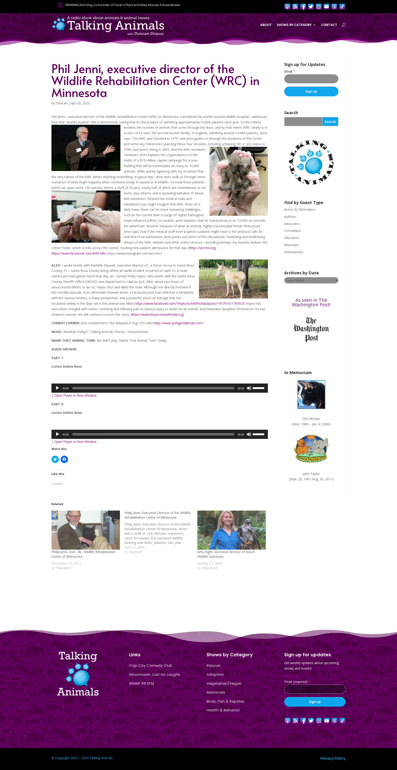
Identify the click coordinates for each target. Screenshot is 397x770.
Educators (291, 238)
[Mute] (249, 388)
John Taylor (311, 474)
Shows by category (294, 25)
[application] (159, 388)
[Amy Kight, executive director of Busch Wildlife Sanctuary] (231, 530)
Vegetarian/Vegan (224, 683)
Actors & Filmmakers (299, 209)
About (266, 25)
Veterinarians (293, 252)
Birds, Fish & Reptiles (225, 701)
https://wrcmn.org (202, 248)
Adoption (215, 674)
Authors (290, 216)
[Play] (57, 388)
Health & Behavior (223, 710)
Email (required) (297, 681)
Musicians (291, 245)
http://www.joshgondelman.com (178, 323)
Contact (329, 25)
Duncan (61, 103)
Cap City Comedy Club (150, 665)
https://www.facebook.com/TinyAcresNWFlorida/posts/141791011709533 (190, 303)
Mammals (216, 692)
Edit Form (291, 676)
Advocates (292, 224)
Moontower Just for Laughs (154, 674)
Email (289, 71)
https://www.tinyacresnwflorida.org (157, 314)
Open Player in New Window (75, 395)
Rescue (213, 665)
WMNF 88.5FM (141, 683)
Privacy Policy (333, 758)
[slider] (259, 388)
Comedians (292, 230)
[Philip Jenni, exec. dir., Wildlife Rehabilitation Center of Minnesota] (85, 530)
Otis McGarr (311, 418)
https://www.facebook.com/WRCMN (78, 253)
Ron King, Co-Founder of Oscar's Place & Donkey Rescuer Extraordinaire (130, 5)
